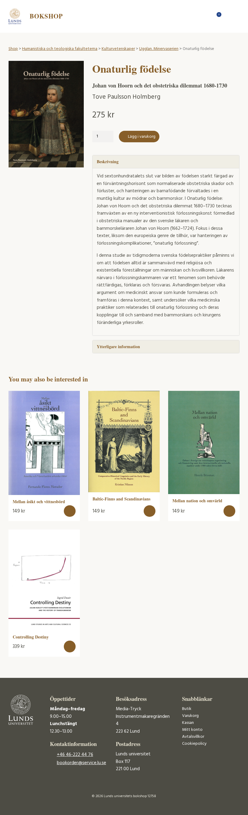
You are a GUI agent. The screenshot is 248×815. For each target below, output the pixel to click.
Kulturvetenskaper (118, 48)
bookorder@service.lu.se (81, 763)
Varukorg (190, 715)
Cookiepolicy (194, 743)
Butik (186, 708)
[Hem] (206, 16)
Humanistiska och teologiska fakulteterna (59, 48)
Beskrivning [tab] (108, 161)
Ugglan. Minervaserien (158, 48)
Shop (13, 48)
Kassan (188, 722)
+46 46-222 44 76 (75, 754)
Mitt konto (192, 729)
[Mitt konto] (228, 16)
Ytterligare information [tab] (118, 346)
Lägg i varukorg (141, 136)
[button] (70, 511)
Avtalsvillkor (193, 736)
